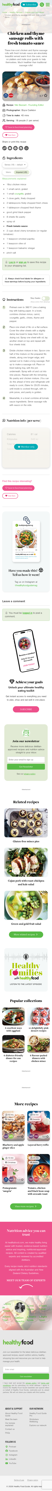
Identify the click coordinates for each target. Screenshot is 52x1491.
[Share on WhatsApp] (26, 148)
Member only (27, 446)
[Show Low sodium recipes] (11, 1136)
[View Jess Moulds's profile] (32, 1307)
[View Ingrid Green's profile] (44, 1318)
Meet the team (11, 1419)
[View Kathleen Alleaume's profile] (19, 1318)
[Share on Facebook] (21, 148)
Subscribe (31, 4)
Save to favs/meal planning (20, 127)
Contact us (10, 1429)
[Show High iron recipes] (36, 1179)
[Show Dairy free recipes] (6, 1179)
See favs (11, 135)
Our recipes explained (10, 1424)
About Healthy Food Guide (13, 1414)
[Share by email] (10, 148)
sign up (23, 262)
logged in (27, 613)
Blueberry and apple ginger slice (13, 1146)
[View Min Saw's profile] (20, 1307)
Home (4, 12)
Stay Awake (35, 298)
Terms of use (19, 1480)
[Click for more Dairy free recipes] (5, 95)
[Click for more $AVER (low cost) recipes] (11, 95)
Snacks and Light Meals (34, 12)
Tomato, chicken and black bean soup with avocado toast (38, 1190)
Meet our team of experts (26, 1280)
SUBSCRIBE (26, 709)
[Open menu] (48, 4)
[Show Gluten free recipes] (6, 1136)
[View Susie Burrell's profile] (44, 1307)
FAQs (7, 1433)
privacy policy (29, 774)
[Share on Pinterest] (15, 148)
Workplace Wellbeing (34, 1420)
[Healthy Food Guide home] (18, 1342)
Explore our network (38, 1425)
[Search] (42, 4)
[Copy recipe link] (4, 148)
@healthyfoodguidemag (26, 585)
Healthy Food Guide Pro (38, 1414)
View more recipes (24, 1206)
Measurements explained (14, 178)
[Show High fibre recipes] (36, 1136)
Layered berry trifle (38, 1144)
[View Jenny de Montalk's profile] (7, 1307)
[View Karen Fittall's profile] (7, 1318)
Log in (12, 262)
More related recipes (25, 934)
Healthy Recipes (16, 12)
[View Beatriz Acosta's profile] (32, 1318)
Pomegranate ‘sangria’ (10, 1189)
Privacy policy (32, 1480)
